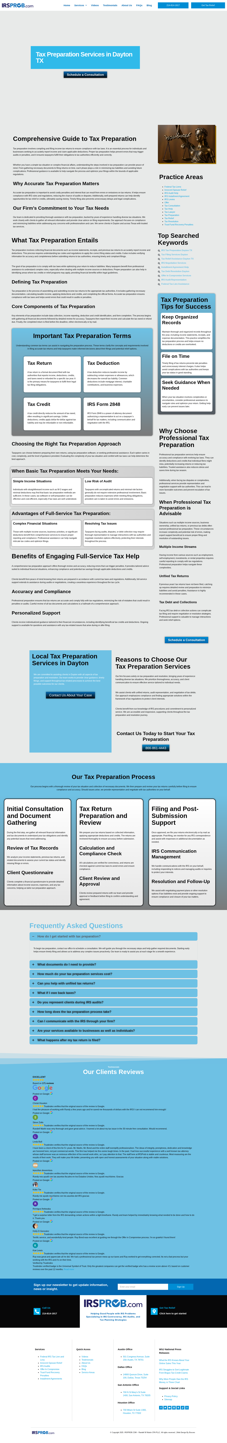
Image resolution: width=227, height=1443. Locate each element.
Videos (95, 5)
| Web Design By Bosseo (185, 1432)
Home (67, 5)
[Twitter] (165, 1408)
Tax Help (168, 209)
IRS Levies (169, 199)
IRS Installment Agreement (176, 196)
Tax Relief (169, 218)
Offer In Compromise (49, 1369)
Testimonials (110, 5)
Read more (69, 1269)
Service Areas (88, 1372)
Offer (166, 202)
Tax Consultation (172, 206)
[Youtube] (169, 1408)
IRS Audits (45, 1366)
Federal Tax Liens (172, 187)
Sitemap (168, 1399)
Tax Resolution (171, 221)
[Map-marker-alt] (178, 1408)
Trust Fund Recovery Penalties (178, 224)
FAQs (139, 5)
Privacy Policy (171, 1396)
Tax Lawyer (169, 212)
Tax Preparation (171, 215)
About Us (127, 5)
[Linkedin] (174, 1408)
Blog (149, 5)
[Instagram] (187, 1408)
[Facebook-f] (161, 1408)
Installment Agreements (51, 1379)
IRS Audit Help (171, 193)
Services (79, 5)
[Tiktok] (182, 1408)
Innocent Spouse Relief (175, 190)
